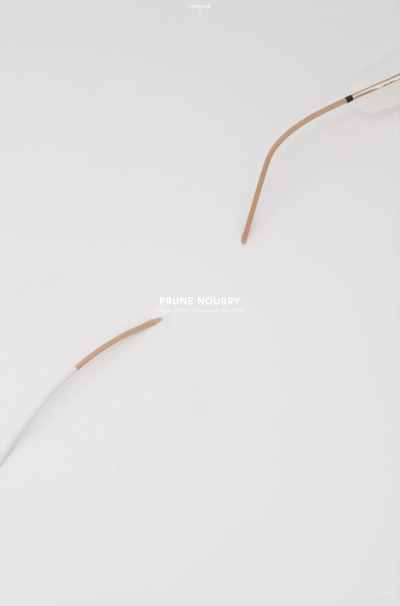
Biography (387, 593)
